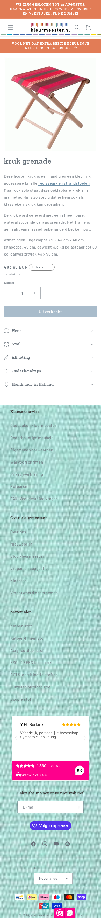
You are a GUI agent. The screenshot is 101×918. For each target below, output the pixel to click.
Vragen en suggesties (30, 568)
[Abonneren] (77, 807)
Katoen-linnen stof (27, 638)
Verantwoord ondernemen (34, 592)
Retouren (18, 486)
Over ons (18, 531)
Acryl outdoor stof (27, 650)
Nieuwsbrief (21, 544)
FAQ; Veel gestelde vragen (34, 498)
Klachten (18, 580)
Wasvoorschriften (26, 462)
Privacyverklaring (26, 474)
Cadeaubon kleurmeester (33, 425)
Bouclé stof (21, 699)
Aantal (9, 283)
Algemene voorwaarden (31, 449)
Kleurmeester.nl (42, 915)
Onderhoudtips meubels (32, 437)
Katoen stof (21, 626)
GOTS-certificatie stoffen (34, 674)
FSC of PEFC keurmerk (31, 662)
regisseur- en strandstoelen (64, 183)
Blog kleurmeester (27, 556)
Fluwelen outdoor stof (30, 687)
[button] (10, 27)
